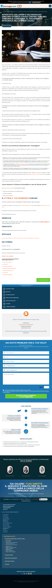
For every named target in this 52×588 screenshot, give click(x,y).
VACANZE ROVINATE (7, 266)
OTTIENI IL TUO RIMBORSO (16, 198)
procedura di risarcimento (8, 188)
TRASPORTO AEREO (7, 262)
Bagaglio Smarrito (9, 546)
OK (30, 2)
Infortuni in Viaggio (11, 300)
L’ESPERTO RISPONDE (7, 274)
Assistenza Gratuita (6, 525)
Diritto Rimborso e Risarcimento (6, 520)
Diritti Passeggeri (6, 521)
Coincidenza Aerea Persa (10, 543)
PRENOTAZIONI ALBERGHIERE (9, 268)
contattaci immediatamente (26, 205)
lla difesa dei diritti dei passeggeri (35, 174)
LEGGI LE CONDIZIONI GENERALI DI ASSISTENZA (10, 512)
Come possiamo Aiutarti (9, 504)
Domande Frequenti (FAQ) (7, 523)
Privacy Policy (5, 530)
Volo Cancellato (8, 540)
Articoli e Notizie (6, 528)
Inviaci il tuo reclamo (7, 256)
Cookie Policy (5, 531)
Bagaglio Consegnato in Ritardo (11, 547)
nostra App (44, 222)
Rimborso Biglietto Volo (10, 550)
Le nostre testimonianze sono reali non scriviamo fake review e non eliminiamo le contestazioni (20, 238)
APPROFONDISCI (36, 2)
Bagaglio (8, 291)
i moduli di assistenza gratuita (26, 324)
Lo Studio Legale (5, 517)
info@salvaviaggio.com (6, 392)
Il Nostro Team (5, 515)
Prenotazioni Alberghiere (12, 297)
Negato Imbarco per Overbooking (11, 542)
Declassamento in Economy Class (11, 544)
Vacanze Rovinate (10, 294)
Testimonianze (6, 507)
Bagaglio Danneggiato (9, 548)
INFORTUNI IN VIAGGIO (8, 270)
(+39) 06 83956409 (34, 499)
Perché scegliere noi (8, 506)
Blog (7, 9)
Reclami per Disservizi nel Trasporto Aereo (15, 538)
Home (4, 9)
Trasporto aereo (10, 288)
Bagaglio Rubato (8, 549)
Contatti (5, 509)
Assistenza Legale (6, 524)
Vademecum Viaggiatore (7, 526)
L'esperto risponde (10, 306)
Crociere (8, 303)
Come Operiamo (6, 514)
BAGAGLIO (5, 264)
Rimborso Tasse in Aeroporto (11, 551)
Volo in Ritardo (8, 541)
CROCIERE (5, 272)
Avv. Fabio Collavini (6, 518)
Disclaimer (5, 529)
